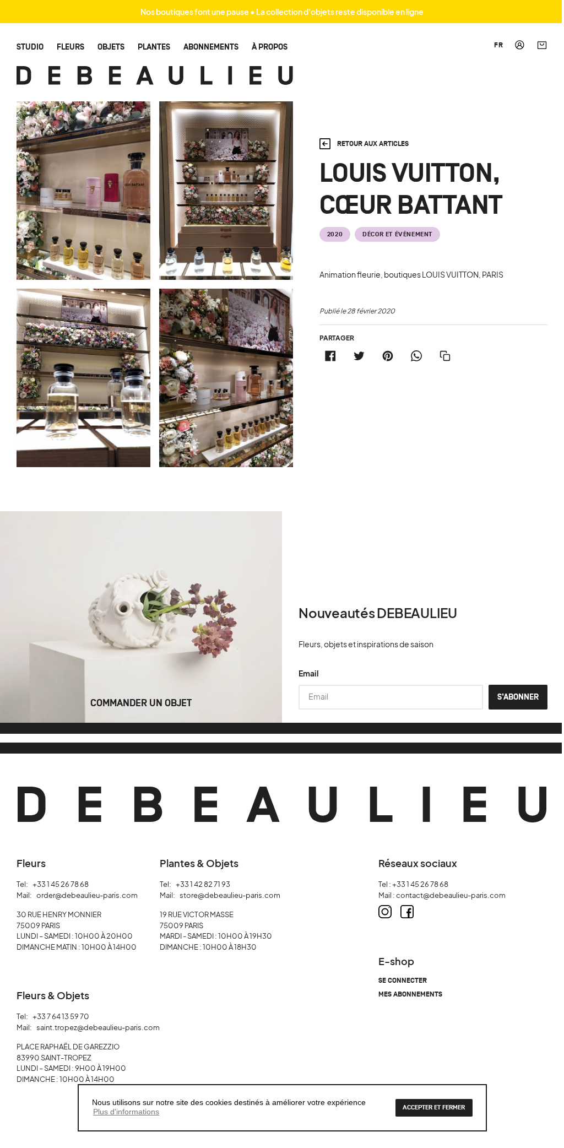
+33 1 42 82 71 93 (203, 884)
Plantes (154, 46)
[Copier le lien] (445, 356)
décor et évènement (397, 234)
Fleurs (70, 46)
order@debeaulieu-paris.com (87, 895)
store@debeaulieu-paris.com (230, 895)
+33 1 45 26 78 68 (60, 884)
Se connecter (402, 980)
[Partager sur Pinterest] (388, 356)
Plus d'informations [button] (126, 1111)
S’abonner (518, 697)
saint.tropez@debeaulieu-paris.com (98, 1027)
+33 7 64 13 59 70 (60, 1016)
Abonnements (210, 46)
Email (309, 673)
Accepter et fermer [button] (434, 1107)
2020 (335, 234)
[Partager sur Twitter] (359, 356)
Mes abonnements (410, 994)
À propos (270, 46)
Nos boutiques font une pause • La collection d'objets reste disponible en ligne (282, 12)
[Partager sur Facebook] (330, 356)
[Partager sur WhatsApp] (416, 356)
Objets (110, 46)
